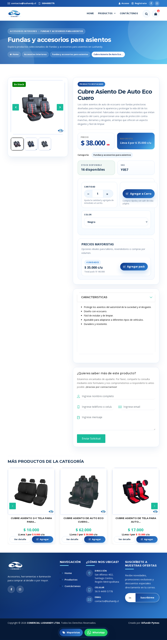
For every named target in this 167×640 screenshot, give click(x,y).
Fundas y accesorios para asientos (70, 54)
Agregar (44, 539)
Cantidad (89, 186)
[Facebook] (151, 3)
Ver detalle (20, 539)
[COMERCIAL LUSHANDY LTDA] (19, 565)
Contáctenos (129, 13)
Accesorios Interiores (35, 54)
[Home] (17, 13)
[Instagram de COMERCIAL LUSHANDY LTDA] (20, 589)
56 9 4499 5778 (104, 591)
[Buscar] (146, 13)
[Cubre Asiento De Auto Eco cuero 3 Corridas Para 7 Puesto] (31, 491)
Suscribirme (147, 597)
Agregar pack (136, 266)
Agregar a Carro (140, 193)
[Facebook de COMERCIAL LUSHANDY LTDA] (11, 589)
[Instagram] (157, 3)
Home (90, 13)
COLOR (88, 214)
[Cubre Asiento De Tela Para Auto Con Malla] (83, 491)
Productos (105, 13)
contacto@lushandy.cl (107, 601)
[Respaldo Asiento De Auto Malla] (135, 491)
